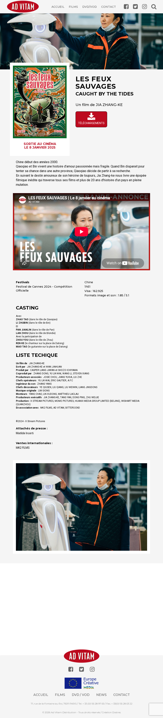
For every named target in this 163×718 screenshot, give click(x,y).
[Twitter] (81, 669)
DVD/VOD (89, 7)
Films (73, 7)
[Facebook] (71, 669)
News (101, 695)
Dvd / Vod (80, 695)
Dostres (116, 712)
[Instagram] (92, 669)
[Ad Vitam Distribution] (24, 9)
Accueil (57, 7)
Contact (108, 7)
